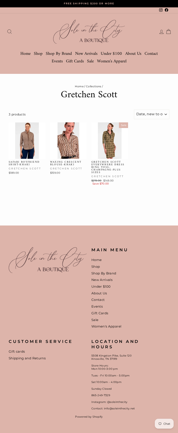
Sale (90, 61)
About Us (133, 54)
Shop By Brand (59, 54)
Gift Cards (75, 61)
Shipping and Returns (27, 358)
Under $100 (111, 54)
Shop (38, 54)
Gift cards (17, 351)
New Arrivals (86, 54)
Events (57, 61)
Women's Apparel (112, 61)
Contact (151, 54)
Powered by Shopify (89, 416)
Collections (93, 86)
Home (25, 54)
